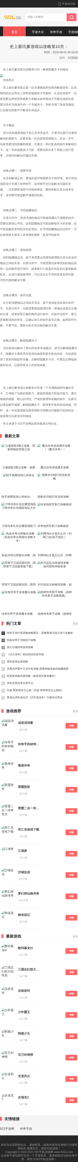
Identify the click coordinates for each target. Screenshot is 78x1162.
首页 (14, 32)
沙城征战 (24, 872)
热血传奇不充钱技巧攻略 (21, 640)
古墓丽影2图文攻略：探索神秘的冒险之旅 (18, 468)
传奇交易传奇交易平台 (20, 683)
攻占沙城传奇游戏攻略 (20, 647)
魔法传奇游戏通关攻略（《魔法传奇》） (55, 468)
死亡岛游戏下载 (28, 829)
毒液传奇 (24, 765)
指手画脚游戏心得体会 (16, 496)
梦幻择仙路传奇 (28, 893)
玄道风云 (24, 1076)
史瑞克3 (23, 1097)
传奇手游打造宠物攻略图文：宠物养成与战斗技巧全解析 (40, 633)
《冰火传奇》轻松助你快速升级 (25, 654)
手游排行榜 (68, 3)
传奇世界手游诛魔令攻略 (17, 613)
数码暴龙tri (25, 948)
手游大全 (38, 32)
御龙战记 (24, 914)
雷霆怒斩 (24, 786)
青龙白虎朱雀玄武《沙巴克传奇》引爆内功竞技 (34, 697)
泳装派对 (24, 990)
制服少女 (24, 1033)
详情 (71, 725)
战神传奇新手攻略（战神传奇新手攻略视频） (55, 614)
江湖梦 (22, 850)
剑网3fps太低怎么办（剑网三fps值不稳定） (55, 555)
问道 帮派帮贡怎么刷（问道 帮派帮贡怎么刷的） (35, 690)
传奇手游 (56, 32)
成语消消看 (25, 722)
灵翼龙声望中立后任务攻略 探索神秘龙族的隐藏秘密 (38, 668)
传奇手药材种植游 (28, 744)
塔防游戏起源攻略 (17, 661)
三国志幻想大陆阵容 (28, 969)
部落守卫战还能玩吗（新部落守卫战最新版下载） (19, 585)
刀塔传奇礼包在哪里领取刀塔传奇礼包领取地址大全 (19, 526)
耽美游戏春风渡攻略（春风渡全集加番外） (32, 676)
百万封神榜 (25, 1054)
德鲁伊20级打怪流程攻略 (53, 496)
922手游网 (7, 1128)
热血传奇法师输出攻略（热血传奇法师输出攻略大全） (19, 555)
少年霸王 (24, 1012)
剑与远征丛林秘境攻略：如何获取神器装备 (55, 585)
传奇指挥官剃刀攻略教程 (53, 525)
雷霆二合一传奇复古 (28, 808)
